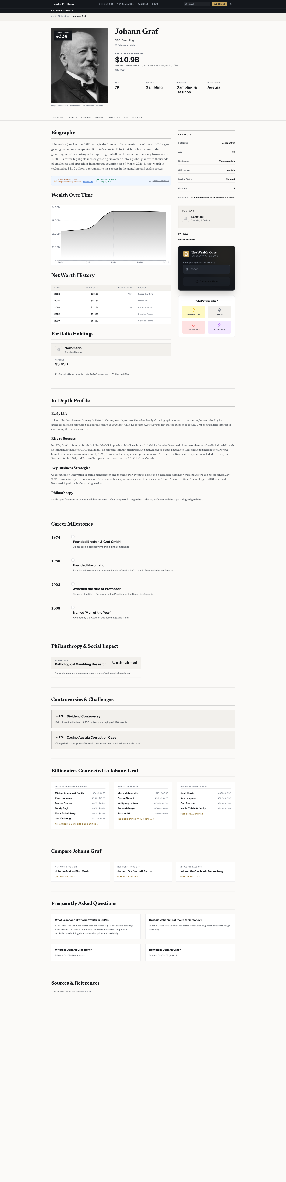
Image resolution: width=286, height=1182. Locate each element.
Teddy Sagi (61, 808)
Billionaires (106, 4)
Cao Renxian (188, 803)
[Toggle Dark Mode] (231, 4)
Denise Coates (63, 803)
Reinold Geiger (126, 808)
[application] (111, 235)
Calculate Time (209, 281)
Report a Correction (161, 181)
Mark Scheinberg (65, 813)
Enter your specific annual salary (199, 262)
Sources (137, 117)
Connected (114, 117)
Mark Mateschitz (128, 793)
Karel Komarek (63, 798)
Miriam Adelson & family (69, 793)
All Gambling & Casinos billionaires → (76, 824)
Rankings (143, 4)
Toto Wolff (124, 813)
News (155, 4)
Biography (59, 117)
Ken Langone (188, 798)
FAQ (126, 117)
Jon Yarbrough (63, 818)
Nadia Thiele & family (193, 808)
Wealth (73, 117)
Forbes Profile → (186, 239)
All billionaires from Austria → (136, 819)
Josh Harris (187, 793)
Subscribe (219, 4)
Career (99, 117)
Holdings (86, 117)
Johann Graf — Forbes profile (67, 991)
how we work (88, 182)
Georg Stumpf (126, 798)
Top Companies (125, 4)
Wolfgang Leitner (128, 803)
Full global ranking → (193, 814)
